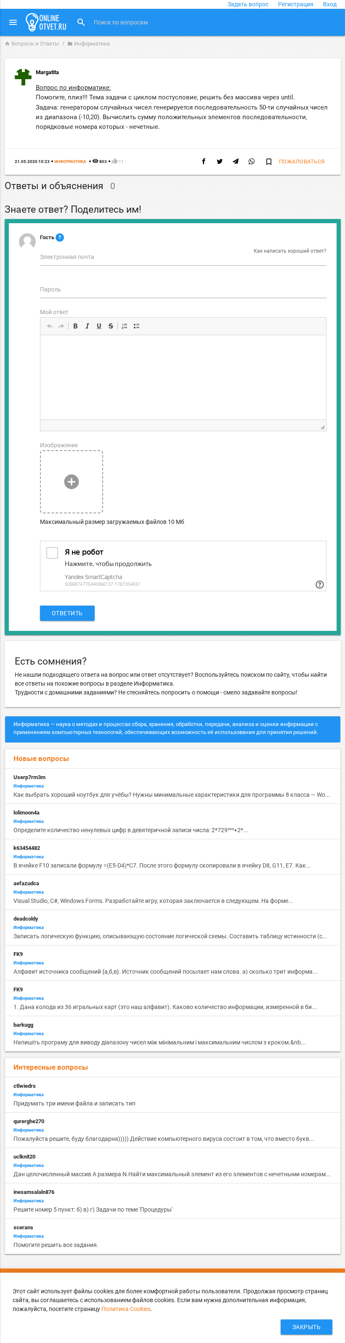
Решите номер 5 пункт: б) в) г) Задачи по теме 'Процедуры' (92, 1209)
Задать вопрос (248, 4)
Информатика (88, 43)
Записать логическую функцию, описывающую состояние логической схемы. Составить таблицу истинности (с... (170, 936)
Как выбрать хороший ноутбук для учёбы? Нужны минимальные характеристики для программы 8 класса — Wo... (171, 794)
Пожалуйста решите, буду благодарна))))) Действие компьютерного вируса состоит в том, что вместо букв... (163, 1138)
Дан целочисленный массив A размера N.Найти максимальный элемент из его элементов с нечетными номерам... (172, 1174)
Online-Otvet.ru (46, 22)
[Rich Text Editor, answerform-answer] (183, 377)
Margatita (47, 72)
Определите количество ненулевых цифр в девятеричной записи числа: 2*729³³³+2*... (130, 830)
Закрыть (306, 1327)
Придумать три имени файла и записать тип (74, 1103)
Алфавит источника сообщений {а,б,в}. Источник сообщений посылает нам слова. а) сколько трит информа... (165, 971)
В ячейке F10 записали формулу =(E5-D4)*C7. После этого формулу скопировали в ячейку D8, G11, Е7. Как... (162, 865)
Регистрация (295, 4)
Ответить (67, 613)
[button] (50, 325)
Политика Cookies (126, 1309)
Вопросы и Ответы (32, 43)
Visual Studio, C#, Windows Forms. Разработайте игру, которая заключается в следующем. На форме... (153, 900)
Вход (330, 4)
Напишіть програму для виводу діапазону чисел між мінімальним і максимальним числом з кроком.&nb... (159, 1042)
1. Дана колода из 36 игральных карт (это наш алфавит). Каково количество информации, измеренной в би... (165, 1007)
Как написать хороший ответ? (290, 251)
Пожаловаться (302, 161)
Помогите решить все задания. (55, 1245)
